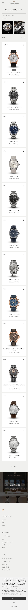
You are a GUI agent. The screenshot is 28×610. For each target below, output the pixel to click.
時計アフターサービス (7, 558)
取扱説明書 (4, 564)
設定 (9, 584)
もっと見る (13, 466)
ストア (3, 525)
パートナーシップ (6, 545)
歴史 (3, 539)
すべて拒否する (14, 606)
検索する (14, 489)
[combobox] (23, 37)
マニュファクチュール (7, 542)
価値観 (3, 547)
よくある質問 (5, 567)
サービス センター (6, 570)
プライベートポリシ (8, 586)
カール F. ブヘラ (6, 536)
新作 (3, 522)
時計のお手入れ (6, 561)
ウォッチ (4, 520)
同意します (14, 598)
